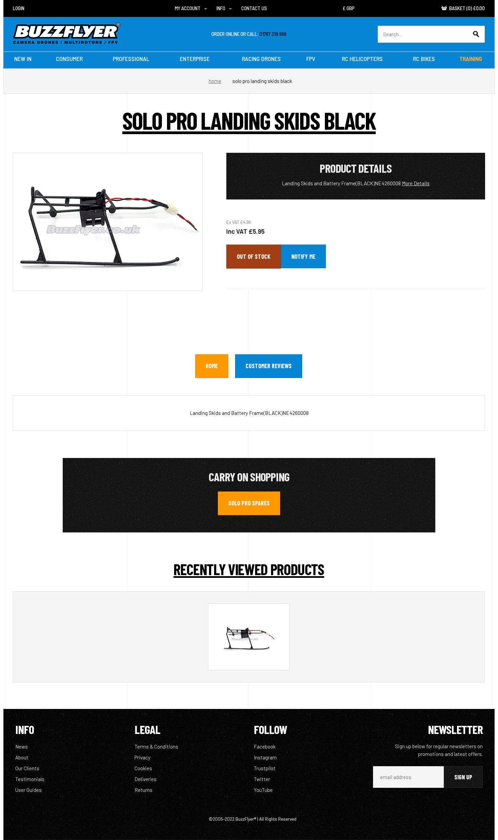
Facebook (264, 746)
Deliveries (145, 779)
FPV (310, 58)
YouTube (263, 790)
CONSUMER (69, 58)
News (21, 746)
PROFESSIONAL (131, 58)
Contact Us (254, 8)
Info (220, 8)
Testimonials (29, 779)
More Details (416, 183)
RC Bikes (424, 58)
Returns (143, 790)
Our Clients (27, 768)
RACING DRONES (261, 58)
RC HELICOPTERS (362, 58)
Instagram (265, 757)
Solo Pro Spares (249, 503)
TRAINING (470, 58)
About (21, 757)
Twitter (262, 779)
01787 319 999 (273, 34)
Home (215, 81)
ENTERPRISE (195, 58)
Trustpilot (264, 768)
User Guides (28, 790)
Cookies (143, 768)
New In (23, 58)
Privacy (142, 757)
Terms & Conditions (156, 746)
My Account (188, 8)
